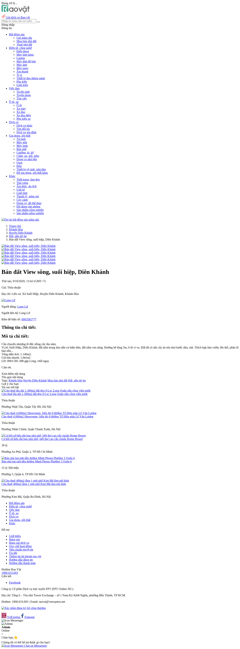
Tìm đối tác (23, 128)
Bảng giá (14, 539)
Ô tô (19, 105)
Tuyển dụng (23, 95)
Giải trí (20, 189)
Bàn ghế (21, 149)
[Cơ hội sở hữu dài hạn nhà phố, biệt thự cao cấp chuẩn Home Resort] (44, 435)
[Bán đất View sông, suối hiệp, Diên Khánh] (29, 245)
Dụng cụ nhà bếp (26, 159)
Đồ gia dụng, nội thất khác (32, 172)
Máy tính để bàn (26, 61)
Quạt (19, 162)
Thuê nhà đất (24, 44)
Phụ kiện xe (23, 118)
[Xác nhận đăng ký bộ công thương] (24, 608)
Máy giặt (21, 142)
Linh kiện (22, 85)
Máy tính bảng (25, 54)
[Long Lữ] (8, 300)
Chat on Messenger (35, 645)
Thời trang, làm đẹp (28, 179)
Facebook (15, 582)
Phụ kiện (21, 81)
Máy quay (22, 68)
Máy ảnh (21, 64)
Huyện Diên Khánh (20, 232)
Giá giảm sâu (24, 37)
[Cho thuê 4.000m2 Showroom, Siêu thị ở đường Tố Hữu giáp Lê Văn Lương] (49, 413)
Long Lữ (22, 306)
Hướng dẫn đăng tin (21, 559)
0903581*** (28, 319)
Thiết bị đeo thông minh (30, 78)
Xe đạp (20, 112)
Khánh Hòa (16, 229)
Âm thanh (22, 71)
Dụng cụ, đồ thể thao (28, 203)
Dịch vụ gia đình (26, 132)
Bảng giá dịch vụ (19, 542)
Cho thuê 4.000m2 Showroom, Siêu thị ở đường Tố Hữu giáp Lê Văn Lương (47, 416)
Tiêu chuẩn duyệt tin (21, 549)
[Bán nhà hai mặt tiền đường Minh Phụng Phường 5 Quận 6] (38, 458)
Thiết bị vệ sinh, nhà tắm (31, 169)
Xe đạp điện (23, 115)
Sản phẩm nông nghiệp (30, 213)
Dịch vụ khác (24, 125)
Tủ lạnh (21, 139)
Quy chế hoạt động (20, 546)
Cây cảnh (22, 199)
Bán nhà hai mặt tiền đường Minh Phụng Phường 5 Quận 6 (37, 461)
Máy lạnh (22, 145)
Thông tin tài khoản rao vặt (25, 556)
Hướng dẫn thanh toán (22, 563)
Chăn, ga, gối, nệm (27, 155)
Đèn (19, 166)
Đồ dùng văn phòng (28, 206)
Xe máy (21, 108)
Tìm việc (21, 98)
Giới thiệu (15, 536)
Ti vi (19, 74)
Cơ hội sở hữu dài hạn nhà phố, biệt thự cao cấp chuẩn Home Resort (42, 439)
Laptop (20, 58)
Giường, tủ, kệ (25, 152)
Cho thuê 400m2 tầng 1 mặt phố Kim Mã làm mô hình (34, 484)
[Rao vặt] (16, 12)
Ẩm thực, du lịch (26, 186)
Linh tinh (21, 193)
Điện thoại (22, 51)
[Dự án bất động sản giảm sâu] (20, 219)
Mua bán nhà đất (26, 41)
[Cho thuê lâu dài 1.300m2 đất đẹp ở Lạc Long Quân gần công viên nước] (46, 390)
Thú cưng (22, 182)
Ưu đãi (13, 553)
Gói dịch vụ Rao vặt (18, 17)
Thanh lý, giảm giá (27, 196)
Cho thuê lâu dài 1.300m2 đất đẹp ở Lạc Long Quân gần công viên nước (45, 394)
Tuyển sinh (23, 91)
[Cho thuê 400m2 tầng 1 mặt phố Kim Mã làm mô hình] (35, 480)
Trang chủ (15, 226)
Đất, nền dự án (18, 236)
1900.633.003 (10, 572)
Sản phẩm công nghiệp (30, 209)
